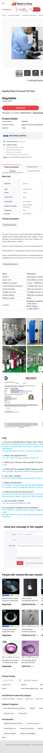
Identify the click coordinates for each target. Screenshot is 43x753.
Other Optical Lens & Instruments (14, 708)
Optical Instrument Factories (13, 723)
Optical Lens (6, 685)
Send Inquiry (20, 108)
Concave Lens (22, 713)
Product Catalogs (31, 680)
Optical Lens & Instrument (29, 15)
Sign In (5, 157)
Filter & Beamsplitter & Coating (31, 688)
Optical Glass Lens (10, 728)
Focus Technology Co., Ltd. (26, 745)
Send (20, 563)
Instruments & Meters (14, 15)
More (4, 737)
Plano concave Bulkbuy (27, 733)
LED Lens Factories (33, 723)
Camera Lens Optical (27, 728)
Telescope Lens (9, 713)
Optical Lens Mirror (10, 733)
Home (4, 15)
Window (23, 685)
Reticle (4, 688)
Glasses (32, 708)
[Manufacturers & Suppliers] (21, 4)
